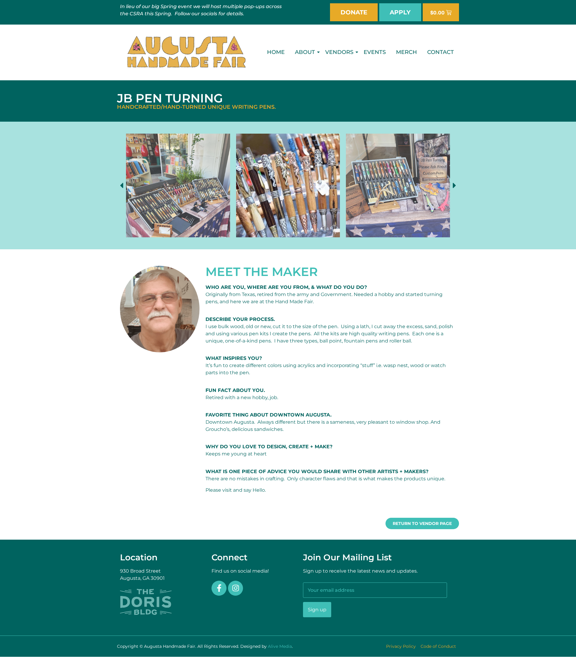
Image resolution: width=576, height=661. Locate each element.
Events (375, 52)
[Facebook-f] (219, 588)
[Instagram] (235, 588)
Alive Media (280, 646)
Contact (440, 52)
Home (276, 52)
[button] (121, 185)
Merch (406, 52)
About (305, 52)
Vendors (339, 52)
